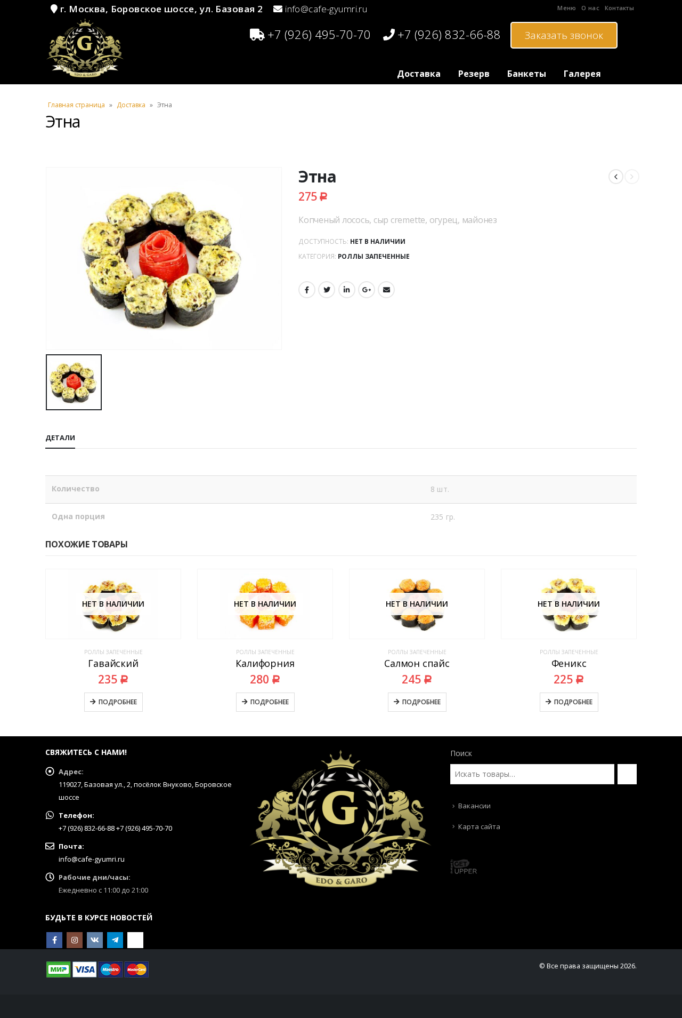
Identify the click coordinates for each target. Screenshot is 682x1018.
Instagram (75, 940)
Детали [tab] (60, 437)
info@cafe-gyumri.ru (326, 9)
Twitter (326, 289)
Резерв (474, 73)
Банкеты (526, 73)
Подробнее (118, 701)
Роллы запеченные (374, 256)
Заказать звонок (564, 35)
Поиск (461, 753)
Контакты (619, 8)
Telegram (115, 940)
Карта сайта (479, 826)
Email (386, 289)
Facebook (306, 289)
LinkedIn (346, 289)
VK (95, 940)
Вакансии (474, 805)
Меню (566, 8)
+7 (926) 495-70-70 (319, 34)
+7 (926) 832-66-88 (449, 34)
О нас (590, 8)
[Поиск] (627, 774)
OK (135, 940)
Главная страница (76, 104)
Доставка (419, 73)
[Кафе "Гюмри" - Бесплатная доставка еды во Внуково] (85, 48)
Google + (366, 289)
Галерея (582, 73)
